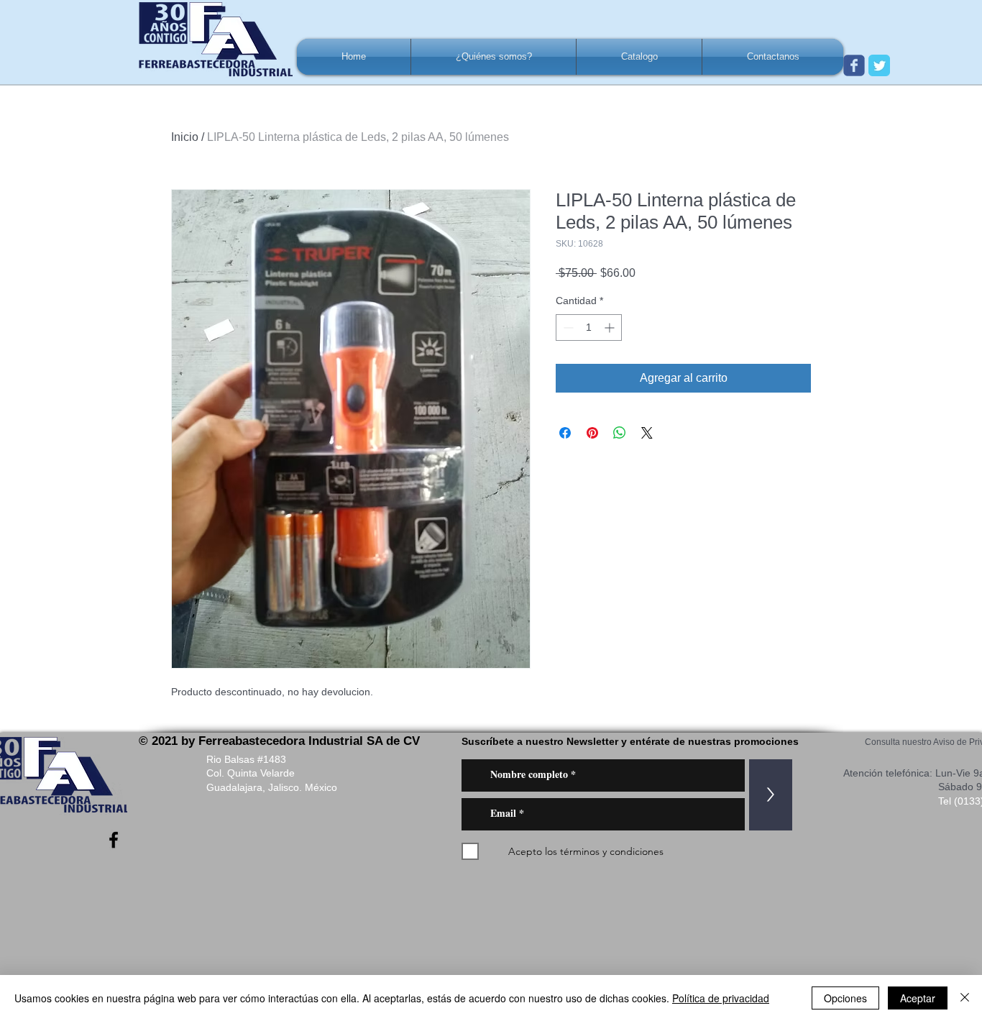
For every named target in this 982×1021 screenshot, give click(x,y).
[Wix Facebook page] (854, 65)
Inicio (184, 137)
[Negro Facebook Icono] (113, 840)
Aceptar (917, 998)
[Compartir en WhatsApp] (619, 432)
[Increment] (611, 327)
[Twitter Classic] (879, 65)
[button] (493, 57)
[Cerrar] (964, 997)
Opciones (845, 998)
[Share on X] (647, 432)
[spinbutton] (589, 327)
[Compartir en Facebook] (565, 432)
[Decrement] (567, 327)
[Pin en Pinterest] (592, 432)
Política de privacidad (720, 998)
